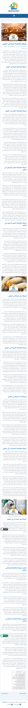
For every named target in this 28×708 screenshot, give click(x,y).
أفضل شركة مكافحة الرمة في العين (19, 687)
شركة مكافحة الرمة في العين (20, 674)
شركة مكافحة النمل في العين (20, 675)
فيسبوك (18, 668)
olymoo (4, 702)
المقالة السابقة (23, 693)
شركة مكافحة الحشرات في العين (19, 684)
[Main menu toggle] (14, 15)
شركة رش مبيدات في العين (20, 685)
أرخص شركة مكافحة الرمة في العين (19, 688)
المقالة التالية (4, 693)
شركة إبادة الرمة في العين (20, 682)
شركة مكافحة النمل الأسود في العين (18, 678)
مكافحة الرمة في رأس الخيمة (21, 644)
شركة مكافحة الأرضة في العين (20, 681)
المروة (21, 647)
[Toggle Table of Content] (23, 672)
